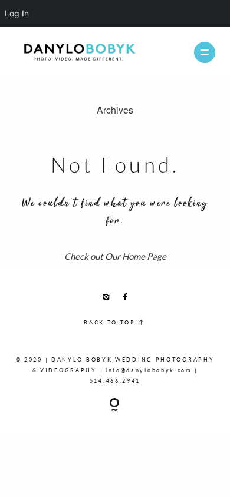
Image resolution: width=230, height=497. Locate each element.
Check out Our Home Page (115, 256)
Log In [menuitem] (17, 13)
